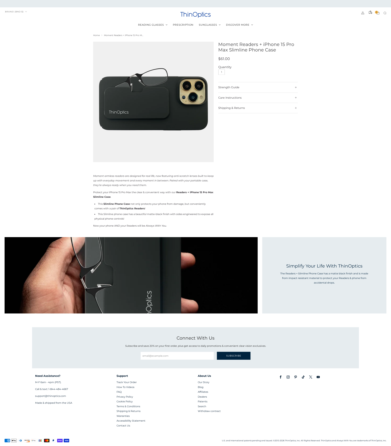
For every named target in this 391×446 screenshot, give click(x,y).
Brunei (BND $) (14, 12)
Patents (202, 401)
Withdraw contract (209, 411)
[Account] (362, 13)
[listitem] (195, 3)
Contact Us (123, 425)
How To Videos (125, 387)
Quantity (225, 67)
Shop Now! (219, 3)
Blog (200, 387)
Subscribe (233, 355)
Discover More (237, 24)
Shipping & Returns (129, 411)
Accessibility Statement (131, 420)
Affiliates (203, 391)
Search (202, 406)
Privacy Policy (125, 396)
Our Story (203, 382)
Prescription (183, 24)
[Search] (384, 13)
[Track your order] (370, 12)
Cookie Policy (125, 401)
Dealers (202, 396)
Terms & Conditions (128, 406)
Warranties (123, 416)
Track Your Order (127, 382)
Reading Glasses (151, 24)
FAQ (119, 391)
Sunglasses (208, 24)
